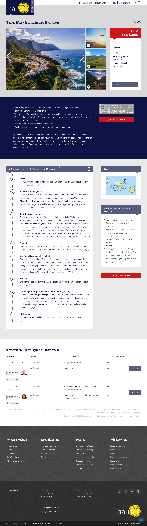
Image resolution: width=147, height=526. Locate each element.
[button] (8, 56)
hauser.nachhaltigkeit (118, 457)
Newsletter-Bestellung (84, 449)
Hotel (35, 169)
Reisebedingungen (83, 460)
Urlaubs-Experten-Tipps (15, 460)
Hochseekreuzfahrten (49, 445)
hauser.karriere (116, 464)
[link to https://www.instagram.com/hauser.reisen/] (138, 491)
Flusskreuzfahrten (48, 449)
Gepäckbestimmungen (84, 464)
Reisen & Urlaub (85, 2)
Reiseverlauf (17, 169)
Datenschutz (24, 523)
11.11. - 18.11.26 (119, 62)
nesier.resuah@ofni (51, 507)
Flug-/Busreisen (12, 457)
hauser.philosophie (117, 445)
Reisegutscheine (82, 453)
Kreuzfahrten (100, 2)
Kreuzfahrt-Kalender (48, 453)
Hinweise (51, 169)
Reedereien (45, 457)
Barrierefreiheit (38, 523)
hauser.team (115, 449)
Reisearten (10, 453)
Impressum (12, 523)
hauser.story (115, 460)
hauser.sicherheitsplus (84, 445)
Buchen (135, 368)
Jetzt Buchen (116, 119)
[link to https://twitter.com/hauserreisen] (132, 491)
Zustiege (79, 468)
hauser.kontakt (116, 468)
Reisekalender (12, 445)
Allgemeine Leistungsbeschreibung (89, 457)
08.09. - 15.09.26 (120, 56)
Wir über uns (124, 2)
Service (112, 2)
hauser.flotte (115, 453)
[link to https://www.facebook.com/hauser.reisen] (126, 491)
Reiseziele (10, 449)
